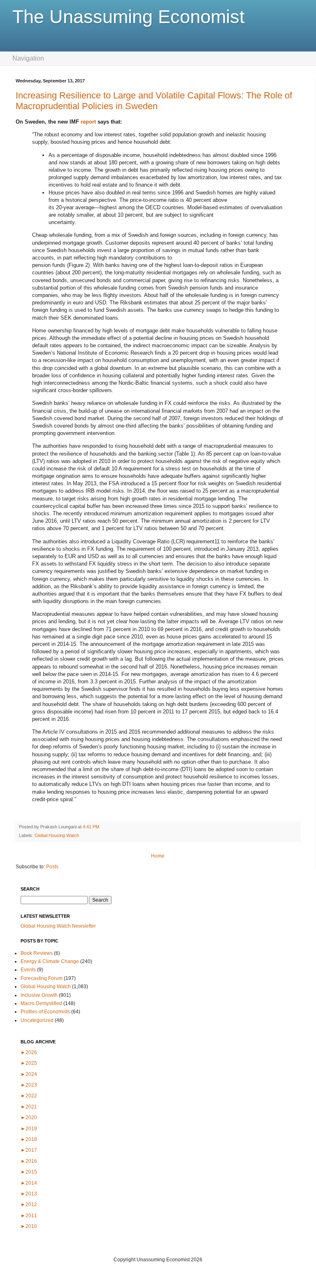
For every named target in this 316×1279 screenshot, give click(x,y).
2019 (29, 1129)
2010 (29, 1226)
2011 (29, 1215)
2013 (29, 1194)
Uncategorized (37, 1020)
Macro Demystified (41, 1003)
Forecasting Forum (42, 978)
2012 (29, 1204)
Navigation (28, 58)
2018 (29, 1139)
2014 (29, 1183)
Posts (52, 867)
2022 (29, 1096)
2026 (29, 1052)
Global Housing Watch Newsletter (58, 926)
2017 (29, 1150)
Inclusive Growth (39, 995)
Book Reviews (37, 953)
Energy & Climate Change (50, 961)
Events (28, 970)
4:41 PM (91, 826)
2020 (29, 1117)
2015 (29, 1172)
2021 (29, 1107)
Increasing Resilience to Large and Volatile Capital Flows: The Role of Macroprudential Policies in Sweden (154, 100)
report (88, 122)
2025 (29, 1063)
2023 (29, 1085)
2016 (29, 1161)
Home (158, 856)
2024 (29, 1074)
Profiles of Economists (45, 1012)
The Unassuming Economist (128, 16)
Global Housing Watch (57, 835)
